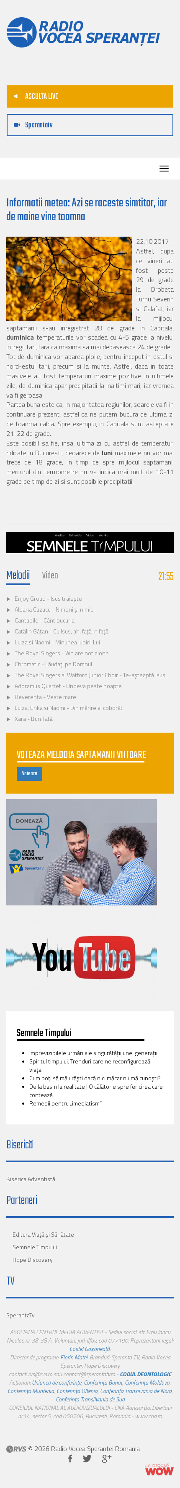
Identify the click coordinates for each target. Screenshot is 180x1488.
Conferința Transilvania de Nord (136, 1390)
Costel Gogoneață (89, 1348)
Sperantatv (38, 125)
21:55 (166, 577)
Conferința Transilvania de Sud (90, 1399)
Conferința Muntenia (31, 1390)
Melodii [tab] (18, 575)
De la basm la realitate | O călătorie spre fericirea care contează (96, 1090)
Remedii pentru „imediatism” (66, 1103)
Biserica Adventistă (30, 1178)
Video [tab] (50, 575)
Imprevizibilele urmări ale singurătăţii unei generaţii (93, 1052)
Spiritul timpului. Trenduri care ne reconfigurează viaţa (89, 1065)
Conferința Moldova (147, 1382)
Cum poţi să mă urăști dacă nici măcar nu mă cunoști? (95, 1078)
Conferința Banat (103, 1382)
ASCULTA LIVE (41, 97)
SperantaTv (20, 1315)
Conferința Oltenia (77, 1390)
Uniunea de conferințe (56, 1382)
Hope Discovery (33, 1259)
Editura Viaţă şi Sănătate (43, 1234)
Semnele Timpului (35, 1247)
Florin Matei (73, 1357)
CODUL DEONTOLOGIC (145, 1373)
